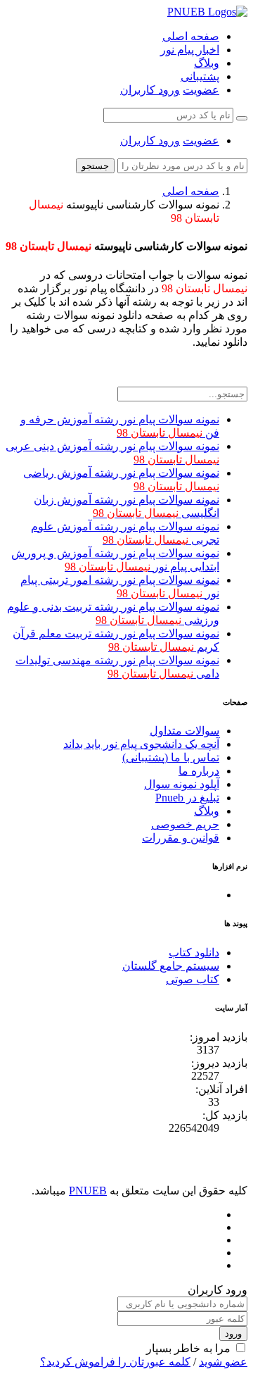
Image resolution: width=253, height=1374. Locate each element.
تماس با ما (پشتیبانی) (170, 757)
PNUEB (88, 1191)
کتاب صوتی (192, 979)
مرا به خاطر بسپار (188, 1348)
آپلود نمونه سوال (181, 784)
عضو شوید (223, 1362)
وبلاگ (206, 63)
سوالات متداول (184, 731)
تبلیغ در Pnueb (187, 798)
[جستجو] (241, 118)
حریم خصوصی (185, 824)
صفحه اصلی (190, 36)
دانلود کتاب (194, 952)
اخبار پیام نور (189, 50)
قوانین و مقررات (180, 838)
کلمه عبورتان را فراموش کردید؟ (115, 1362)
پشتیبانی (200, 76)
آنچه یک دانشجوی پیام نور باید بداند (141, 744)
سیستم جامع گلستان (170, 966)
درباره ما (199, 771)
